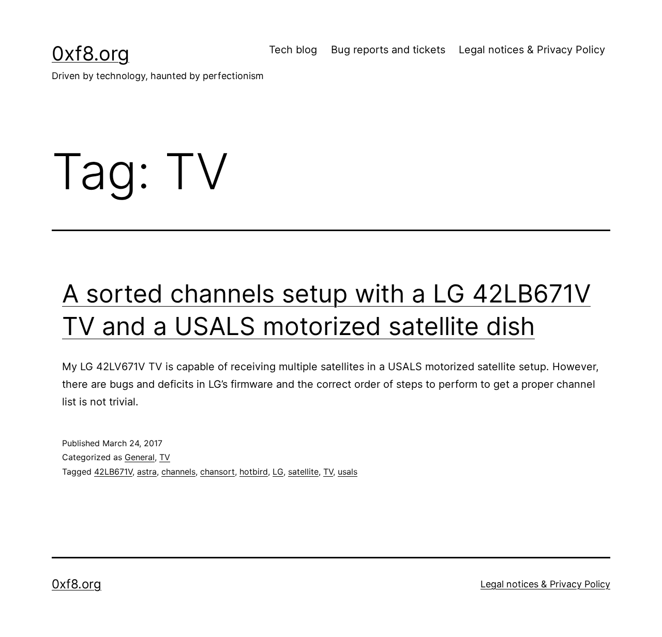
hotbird (253, 471)
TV (164, 457)
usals (347, 471)
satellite (303, 471)
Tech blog (293, 49)
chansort (217, 471)
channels (178, 471)
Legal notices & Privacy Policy (532, 49)
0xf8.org (90, 53)
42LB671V (113, 471)
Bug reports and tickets (388, 49)
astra (147, 471)
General (140, 457)
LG (278, 471)
